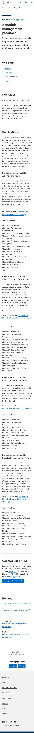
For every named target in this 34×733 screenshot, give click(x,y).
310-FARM (12, 571)
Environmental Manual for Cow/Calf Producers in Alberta (17, 316)
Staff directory (7, 692)
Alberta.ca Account (26, 2)
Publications (9, 72)
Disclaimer (5, 703)
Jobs (3, 682)
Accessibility (5, 713)
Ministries (5, 677)
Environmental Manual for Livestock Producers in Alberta (15, 499)
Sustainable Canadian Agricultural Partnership (14, 624)
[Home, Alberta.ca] (5, 2)
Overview (8, 68)
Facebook (3, 722)
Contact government (9, 687)
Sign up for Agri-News (12, 581)
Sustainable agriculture (15, 8)
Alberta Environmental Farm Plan (16, 610)
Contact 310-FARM (11, 77)
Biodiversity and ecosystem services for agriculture (15, 635)
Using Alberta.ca (6, 698)
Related (7, 81)
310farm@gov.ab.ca (13, 576)
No (23, 666)
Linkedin (15, 722)
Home (3, 8)
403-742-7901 (12, 574)
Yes (14, 666)
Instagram (11, 722)
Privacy (4, 708)
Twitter (7, 722)
